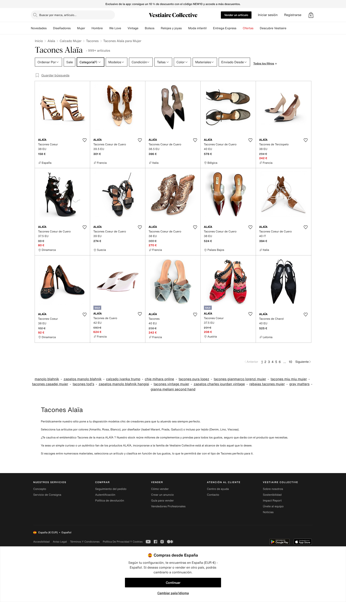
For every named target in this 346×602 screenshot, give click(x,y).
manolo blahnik (47, 379)
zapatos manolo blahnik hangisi (124, 384)
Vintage (133, 28)
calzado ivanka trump (123, 379)
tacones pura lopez (194, 379)
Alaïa (51, 40)
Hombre (97, 28)
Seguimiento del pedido (110, 489)
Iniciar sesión (268, 15)
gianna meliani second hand (173, 389)
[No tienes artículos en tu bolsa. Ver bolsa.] (311, 15)
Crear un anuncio (162, 495)
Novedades (39, 28)
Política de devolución (109, 500)
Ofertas (248, 28)
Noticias (268, 512)
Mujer (81, 28)
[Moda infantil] (209, 28)
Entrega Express (224, 28)
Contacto (213, 495)
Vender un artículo (236, 15)
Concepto (39, 489)
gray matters (299, 384)
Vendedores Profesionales (168, 506)
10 (290, 361)
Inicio (39, 40)
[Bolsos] (157, 28)
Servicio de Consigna (47, 495)
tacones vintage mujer (171, 384)
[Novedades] (49, 28)
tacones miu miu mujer (289, 379)
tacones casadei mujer (50, 384)
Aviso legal (60, 542)
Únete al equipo (273, 506)
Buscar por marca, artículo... (57, 15)
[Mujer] (88, 28)
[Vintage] (141, 28)
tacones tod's (83, 384)
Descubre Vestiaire (273, 28)
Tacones (92, 40)
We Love (115, 28)
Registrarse (292, 15)
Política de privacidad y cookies (123, 542)
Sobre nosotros (273, 489)
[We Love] (124, 28)
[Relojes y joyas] (185, 28)
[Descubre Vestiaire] (289, 28)
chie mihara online (159, 379)
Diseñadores (62, 28)
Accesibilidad (41, 542)
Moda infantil (197, 28)
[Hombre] (106, 28)
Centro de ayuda (218, 489)
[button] (311, 15)
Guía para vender (162, 500)
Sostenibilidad (272, 495)
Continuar (173, 582)
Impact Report (272, 500)
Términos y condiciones (85, 542)
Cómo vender (160, 489)
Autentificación (105, 495)
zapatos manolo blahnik (82, 379)
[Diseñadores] (73, 28)
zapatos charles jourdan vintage (219, 384)
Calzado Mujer (70, 40)
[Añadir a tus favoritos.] (84, 140)
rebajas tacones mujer (267, 384)
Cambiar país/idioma (173, 593)
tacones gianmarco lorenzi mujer (240, 379)
